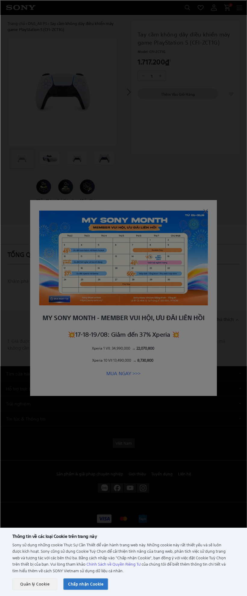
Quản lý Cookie (34, 584)
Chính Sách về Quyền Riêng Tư (113, 564)
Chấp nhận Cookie (85, 584)
